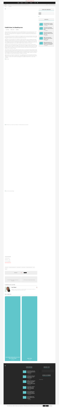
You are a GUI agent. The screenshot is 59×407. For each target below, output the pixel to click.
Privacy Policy (41, 379)
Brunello (6, 267)
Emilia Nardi (18, 267)
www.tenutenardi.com (8, 262)
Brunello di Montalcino (12, 267)
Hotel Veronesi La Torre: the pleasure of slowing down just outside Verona (31, 371)
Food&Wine (17, 29)
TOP (35, 2)
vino (33, 267)
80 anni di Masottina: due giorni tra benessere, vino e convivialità (48, 24)
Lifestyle (26, 2)
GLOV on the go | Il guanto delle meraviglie (29, 279)
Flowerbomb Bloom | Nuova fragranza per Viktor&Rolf (12, 280)
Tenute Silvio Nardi (29, 267)
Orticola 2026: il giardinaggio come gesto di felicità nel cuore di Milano (48, 28)
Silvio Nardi (23, 267)
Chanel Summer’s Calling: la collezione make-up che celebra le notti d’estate (31, 387)
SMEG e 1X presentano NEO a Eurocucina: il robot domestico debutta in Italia (48, 38)
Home (18, 2)
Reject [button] (47, 405)
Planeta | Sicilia (29, 358)
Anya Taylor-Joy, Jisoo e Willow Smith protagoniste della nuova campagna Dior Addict (19, 4)
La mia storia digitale (52, 4)
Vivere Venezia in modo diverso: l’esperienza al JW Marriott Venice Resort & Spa (48, 33)
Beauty (22, 2)
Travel (31, 2)
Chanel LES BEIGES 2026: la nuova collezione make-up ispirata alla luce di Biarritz (31, 392)
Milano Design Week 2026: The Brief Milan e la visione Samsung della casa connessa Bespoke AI (48, 43)
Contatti (47, 4)
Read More (50, 405)
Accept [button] (44, 405)
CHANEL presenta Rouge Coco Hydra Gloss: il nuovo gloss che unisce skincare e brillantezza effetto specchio (31, 382)
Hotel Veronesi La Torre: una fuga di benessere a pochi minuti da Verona (31, 376)
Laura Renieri (7, 29)
